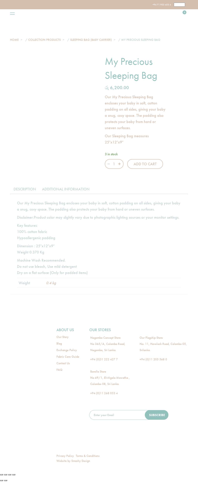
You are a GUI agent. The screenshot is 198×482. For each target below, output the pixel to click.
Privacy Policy (65, 456)
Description (25, 189)
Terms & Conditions (88, 456)
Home (14, 40)
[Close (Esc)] (1, 474)
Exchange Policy (66, 350)
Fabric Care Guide (67, 357)
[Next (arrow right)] (5, 480)
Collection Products (44, 40)
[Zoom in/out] (13, 474)
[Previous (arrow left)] (1, 480)
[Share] (5, 474)
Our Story (62, 337)
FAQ (59, 370)
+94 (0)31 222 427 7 (104, 359)
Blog (59, 343)
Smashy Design (80, 461)
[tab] (24, 189)
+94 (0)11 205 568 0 (153, 359)
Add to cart (145, 163)
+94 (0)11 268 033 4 (104, 393)
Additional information (66, 189)
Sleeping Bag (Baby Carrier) (91, 40)
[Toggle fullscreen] (9, 474)
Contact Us (63, 363)
